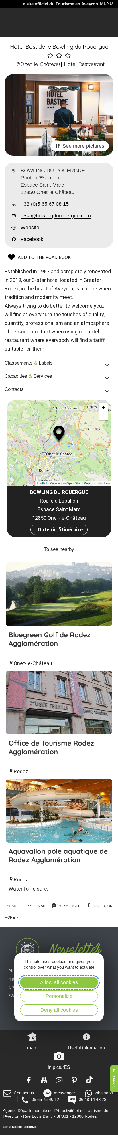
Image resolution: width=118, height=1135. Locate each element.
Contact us (24, 1092)
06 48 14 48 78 (92, 1099)
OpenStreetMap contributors (88, 483)
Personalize (59, 996)
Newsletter (113, 1079)
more (10, 917)
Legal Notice (12, 1126)
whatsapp (104, 1092)
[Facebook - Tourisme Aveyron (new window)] (29, 1079)
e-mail (40, 906)
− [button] (103, 416)
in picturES (59, 1067)
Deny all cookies (59, 1010)
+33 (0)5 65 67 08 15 (45, 204)
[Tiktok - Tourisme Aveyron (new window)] (89, 1079)
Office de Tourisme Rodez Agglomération (51, 747)
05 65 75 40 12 (45, 1099)
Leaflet (42, 483)
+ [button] (103, 407)
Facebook (32, 239)
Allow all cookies (59, 982)
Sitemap (30, 1126)
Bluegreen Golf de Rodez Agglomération (50, 639)
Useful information (86, 1047)
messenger (69, 906)
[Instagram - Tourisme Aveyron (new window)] (59, 1079)
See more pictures (83, 146)
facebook (102, 906)
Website (30, 227)
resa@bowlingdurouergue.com (56, 216)
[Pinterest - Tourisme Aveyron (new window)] (74, 1079)
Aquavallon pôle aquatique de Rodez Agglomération (58, 855)
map (31, 1047)
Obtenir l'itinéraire (60, 530)
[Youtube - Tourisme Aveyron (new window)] (44, 1079)
